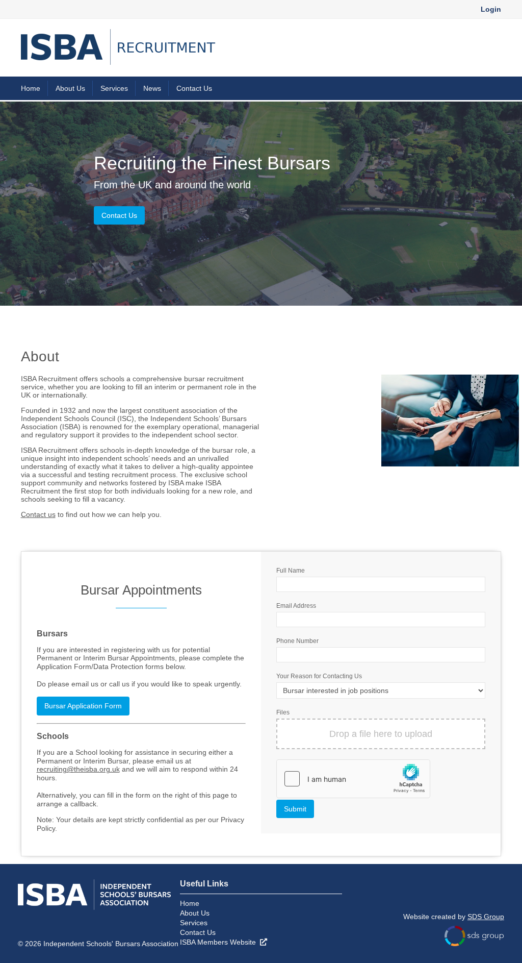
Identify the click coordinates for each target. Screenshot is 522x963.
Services (114, 88)
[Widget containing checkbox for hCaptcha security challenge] (353, 778)
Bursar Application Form (83, 706)
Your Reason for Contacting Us (319, 676)
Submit (295, 809)
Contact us (38, 514)
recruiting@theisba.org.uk (78, 769)
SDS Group (485, 916)
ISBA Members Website (220, 942)
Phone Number (297, 641)
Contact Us (194, 88)
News (152, 88)
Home (30, 88)
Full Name (290, 570)
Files (283, 712)
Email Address (296, 605)
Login (491, 9)
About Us (70, 88)
